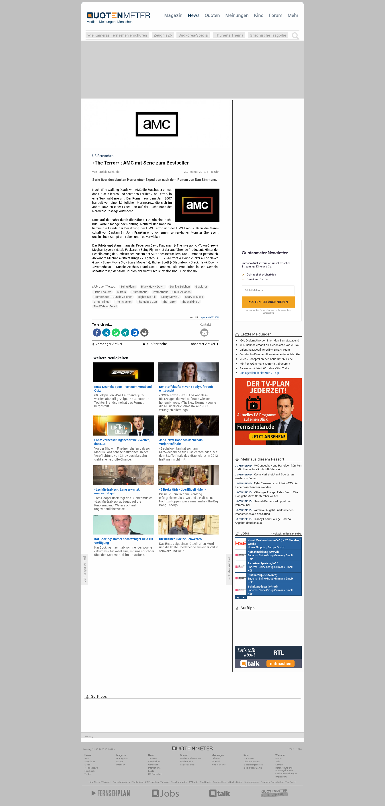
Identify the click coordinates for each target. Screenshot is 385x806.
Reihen (119, 761)
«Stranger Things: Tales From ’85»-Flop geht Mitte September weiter (266, 494)
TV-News (152, 758)
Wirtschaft (153, 764)
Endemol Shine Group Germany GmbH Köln (270, 555)
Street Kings (101, 301)
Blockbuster (205, 782)
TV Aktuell (106, 782)
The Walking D (190, 301)
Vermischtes (154, 761)
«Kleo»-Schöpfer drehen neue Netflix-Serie (266, 359)
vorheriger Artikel (108, 344)
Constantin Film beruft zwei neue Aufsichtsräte (270, 354)
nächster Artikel (203, 344)
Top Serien (290, 782)
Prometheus (139, 292)
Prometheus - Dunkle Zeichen (171, 292)
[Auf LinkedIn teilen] (135, 333)
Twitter (87, 774)
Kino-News (249, 758)
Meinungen (237, 15)
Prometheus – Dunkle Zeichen (113, 296)
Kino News (94, 782)
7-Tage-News (91, 767)
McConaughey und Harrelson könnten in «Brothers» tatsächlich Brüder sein (268, 467)
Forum (275, 15)
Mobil (87, 764)
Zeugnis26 (163, 35)
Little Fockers (102, 292)
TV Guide (193, 782)
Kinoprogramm (251, 782)
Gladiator (201, 286)
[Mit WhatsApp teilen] (116, 333)
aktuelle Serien (235, 782)
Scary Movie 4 (194, 296)
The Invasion (123, 301)
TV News (164, 782)
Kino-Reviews (218, 764)
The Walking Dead (105, 306)
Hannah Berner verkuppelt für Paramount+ (263, 503)
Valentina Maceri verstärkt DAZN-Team (265, 349)
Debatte (215, 758)
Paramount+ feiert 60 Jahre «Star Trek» (264, 368)
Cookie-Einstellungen (286, 773)
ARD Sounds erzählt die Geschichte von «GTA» (269, 345)
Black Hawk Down (152, 286)
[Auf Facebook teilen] (97, 333)
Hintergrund (122, 758)
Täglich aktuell (187, 764)
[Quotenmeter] (118, 17)
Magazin (173, 15)
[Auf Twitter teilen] (106, 333)
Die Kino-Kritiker (252, 761)
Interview (120, 764)
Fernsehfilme (219, 782)
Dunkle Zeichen (180, 286)
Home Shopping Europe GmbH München (274, 543)
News (194, 15)
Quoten (212, 15)
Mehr (293, 15)
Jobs (278, 761)
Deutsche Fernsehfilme (272, 782)
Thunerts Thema (229, 35)
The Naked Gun (147, 301)
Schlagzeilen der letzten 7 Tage (260, 373)
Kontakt (279, 764)
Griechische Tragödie (268, 35)
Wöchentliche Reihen (190, 758)
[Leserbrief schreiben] (204, 333)
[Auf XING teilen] (125, 333)
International (154, 767)
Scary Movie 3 (170, 296)
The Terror (169, 301)
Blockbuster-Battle (253, 767)
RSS (86, 758)
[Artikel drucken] (144, 333)
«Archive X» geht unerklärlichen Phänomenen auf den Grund (264, 512)
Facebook (89, 770)
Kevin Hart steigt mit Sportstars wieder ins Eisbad (265, 476)
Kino (259, 15)
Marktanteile (186, 761)
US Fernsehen (152, 782)
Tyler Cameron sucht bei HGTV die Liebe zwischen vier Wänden (266, 485)
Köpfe (151, 770)
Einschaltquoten (179, 782)
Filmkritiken (137, 782)
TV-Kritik (216, 761)
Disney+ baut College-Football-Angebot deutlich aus (264, 520)
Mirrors (121, 292)
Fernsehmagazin (121, 782)
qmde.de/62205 (210, 317)
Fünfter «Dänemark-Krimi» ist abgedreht (265, 364)
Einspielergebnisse (253, 764)
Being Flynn (128, 286)
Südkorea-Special (193, 35)
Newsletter (89, 761)
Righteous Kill (147, 296)
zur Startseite (156, 344)
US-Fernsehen (155, 774)
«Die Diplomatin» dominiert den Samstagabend (269, 340)
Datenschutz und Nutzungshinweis (284, 769)
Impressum (281, 776)
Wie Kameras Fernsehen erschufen (117, 35)
